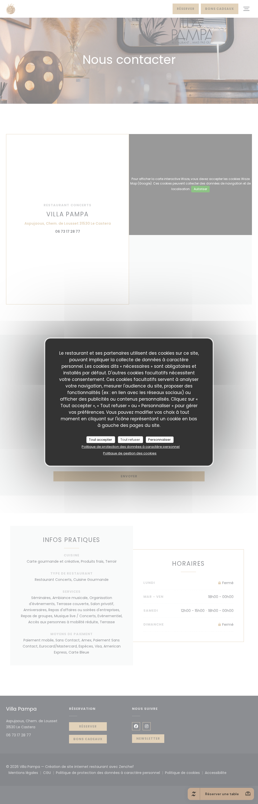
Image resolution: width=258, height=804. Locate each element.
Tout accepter (100, 439)
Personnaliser (159, 439)
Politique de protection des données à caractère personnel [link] (131, 446)
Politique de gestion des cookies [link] (129, 453)
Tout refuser (130, 439)
